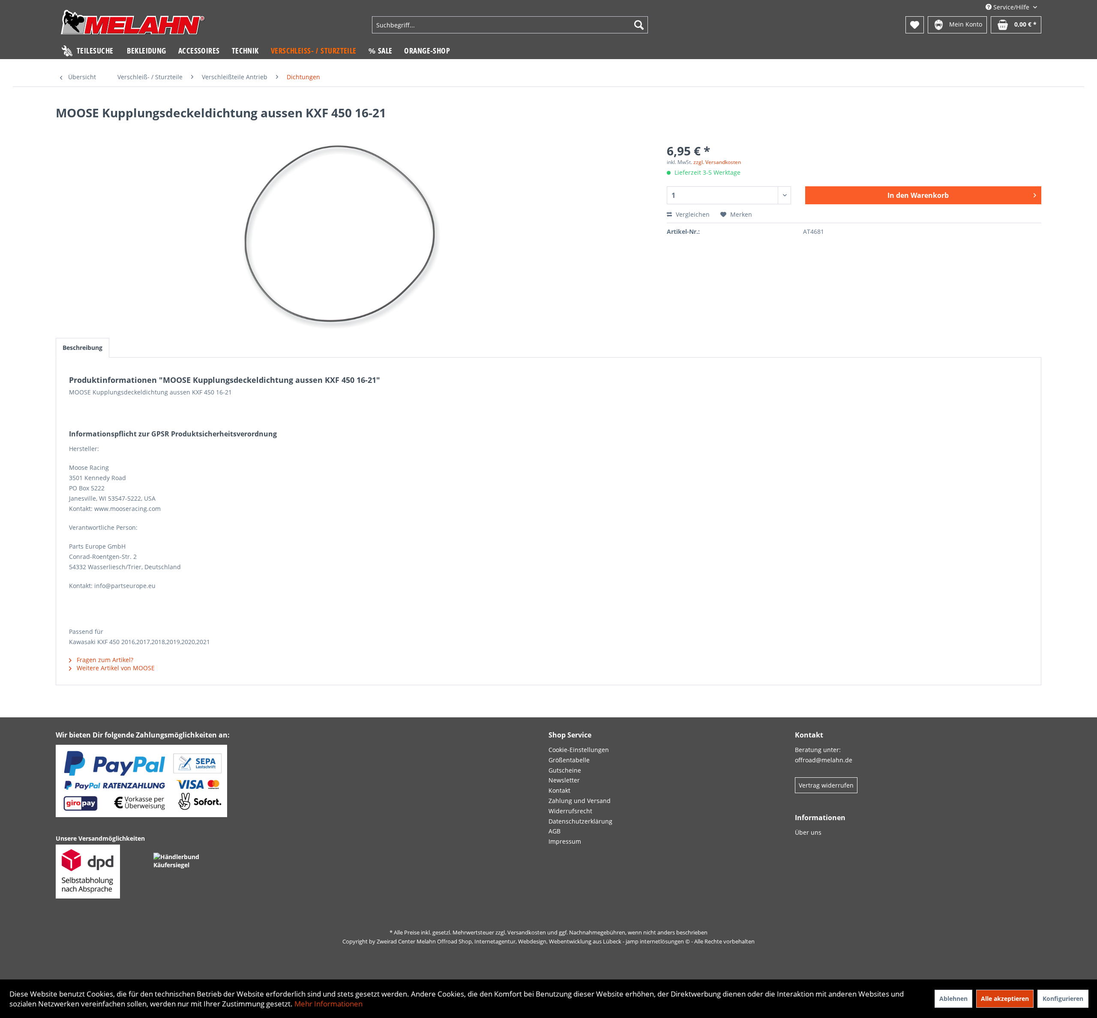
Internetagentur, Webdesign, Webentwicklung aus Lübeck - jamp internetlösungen (579, 941)
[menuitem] (510, 24)
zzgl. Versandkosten (717, 162)
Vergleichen (692, 214)
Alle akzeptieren (1005, 998)
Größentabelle (569, 760)
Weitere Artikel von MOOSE (115, 668)
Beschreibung (82, 347)
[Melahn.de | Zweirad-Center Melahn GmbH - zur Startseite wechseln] (133, 26)
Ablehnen (953, 998)
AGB (554, 831)
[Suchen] (639, 24)
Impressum (564, 841)
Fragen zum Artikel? (104, 660)
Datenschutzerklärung (580, 821)
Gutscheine (564, 770)
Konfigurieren (1063, 998)
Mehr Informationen (328, 1004)
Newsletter (564, 780)
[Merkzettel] (914, 24)
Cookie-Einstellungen (578, 750)
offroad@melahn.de (823, 760)
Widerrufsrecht (570, 811)
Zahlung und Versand (579, 801)
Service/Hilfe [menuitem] (1011, 7)
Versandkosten (526, 932)
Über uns (808, 832)
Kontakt (559, 790)
